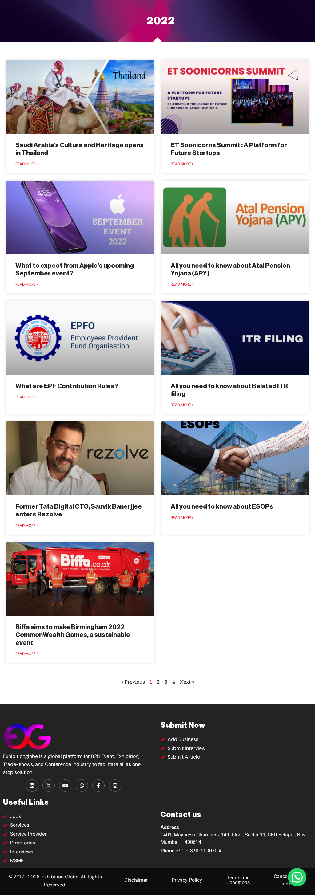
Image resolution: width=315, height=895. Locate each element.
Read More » (26, 163)
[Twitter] (48, 785)
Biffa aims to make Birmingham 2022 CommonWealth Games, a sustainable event (72, 635)
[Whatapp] (82, 785)
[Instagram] (115, 785)
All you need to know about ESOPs (222, 506)
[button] (297, 877)
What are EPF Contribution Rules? (66, 386)
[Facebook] (98, 785)
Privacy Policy (187, 880)
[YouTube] (65, 785)
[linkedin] (32, 785)
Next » (187, 681)
